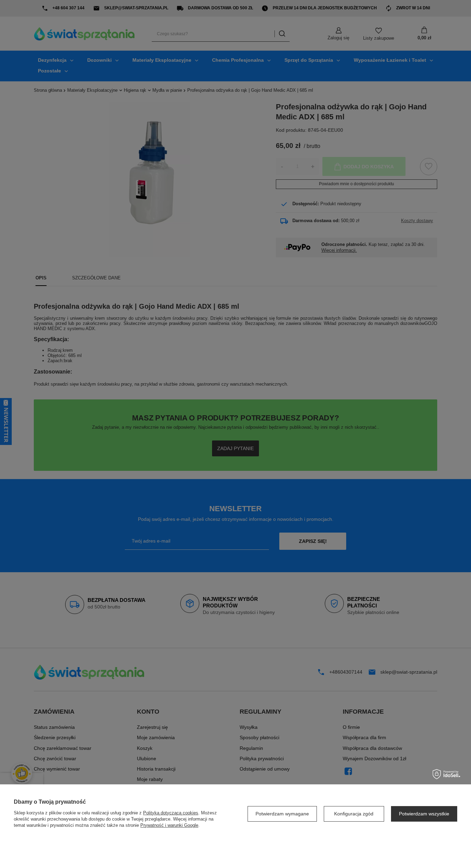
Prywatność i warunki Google (169, 825)
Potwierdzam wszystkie (424, 813)
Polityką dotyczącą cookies (170, 812)
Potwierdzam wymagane (282, 813)
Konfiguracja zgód (353, 813)
